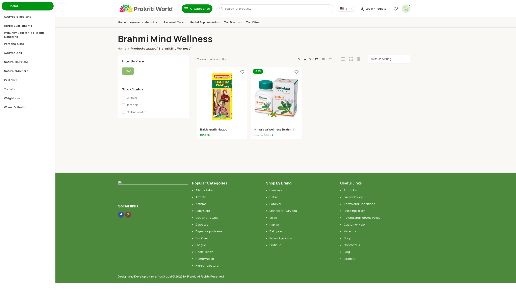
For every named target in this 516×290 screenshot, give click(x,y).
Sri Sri (273, 217)
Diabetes (202, 224)
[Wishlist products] (396, 9)
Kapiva (274, 224)
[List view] (342, 59)
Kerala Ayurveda (280, 238)
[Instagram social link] (128, 215)
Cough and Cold (207, 217)
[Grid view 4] (359, 59)
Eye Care (202, 238)
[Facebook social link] (121, 215)
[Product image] (222, 96)
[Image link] (153, 190)
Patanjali (275, 204)
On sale (132, 106)
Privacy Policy (353, 197)
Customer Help (354, 224)
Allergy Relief (204, 190)
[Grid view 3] (351, 59)
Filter (179, 79)
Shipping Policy (354, 211)
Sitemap (349, 259)
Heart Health (204, 252)
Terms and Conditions (359, 204)
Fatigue (201, 245)
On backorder (136, 120)
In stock (132, 113)
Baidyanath (277, 231)
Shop (347, 238)
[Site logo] (146, 8)
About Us (350, 190)
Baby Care (203, 211)
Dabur (273, 197)
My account (352, 231)
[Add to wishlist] (242, 72)
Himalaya (275, 190)
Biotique (275, 245)
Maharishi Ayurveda (283, 211)
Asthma (201, 204)
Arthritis (201, 197)
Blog (347, 252)
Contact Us (352, 245)
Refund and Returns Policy (362, 217)
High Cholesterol (207, 265)
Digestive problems (209, 231)
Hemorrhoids (205, 259)
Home (122, 48)
